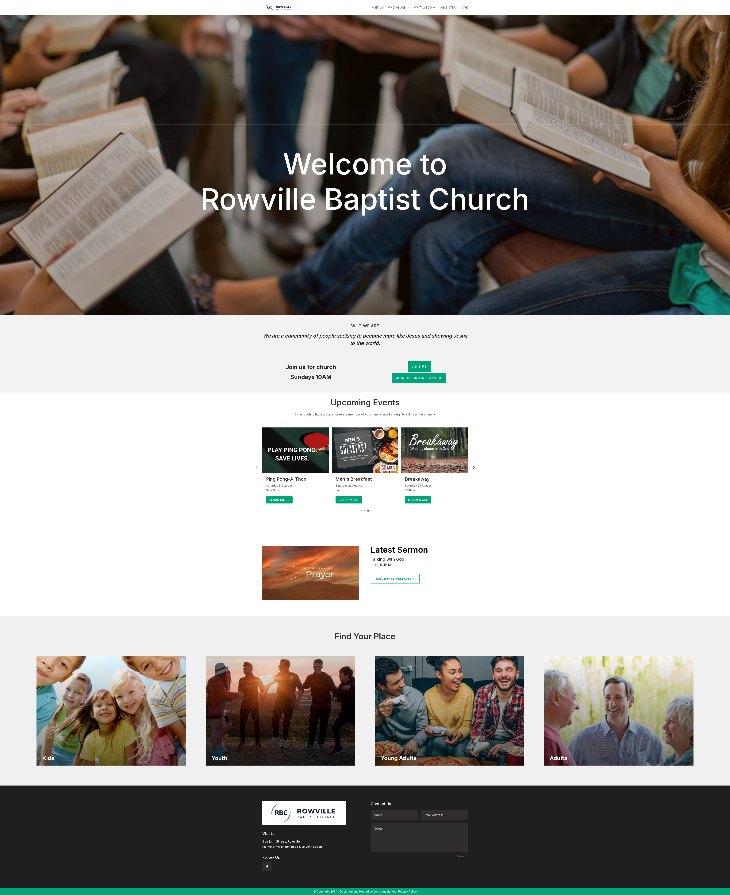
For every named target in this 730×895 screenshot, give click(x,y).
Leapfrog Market (385, 891)
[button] (256, 467)
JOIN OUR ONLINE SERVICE (419, 378)
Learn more (279, 500)
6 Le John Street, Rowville (281, 841)
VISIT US (419, 366)
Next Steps (448, 7)
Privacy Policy (407, 891)
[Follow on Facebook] (266, 866)
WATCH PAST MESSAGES (393, 578)
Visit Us (377, 7)
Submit (461, 856)
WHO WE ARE (396, 7)
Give (465, 7)
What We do (423, 7)
